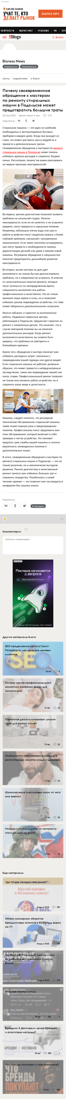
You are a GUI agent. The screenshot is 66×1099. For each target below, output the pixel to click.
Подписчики (20, 78)
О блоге (35, 78)
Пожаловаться (29, 66)
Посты (6, 78)
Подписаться (10, 66)
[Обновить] (25, 529)
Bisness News (14, 61)
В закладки (38, 506)
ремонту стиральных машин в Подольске (33, 150)
